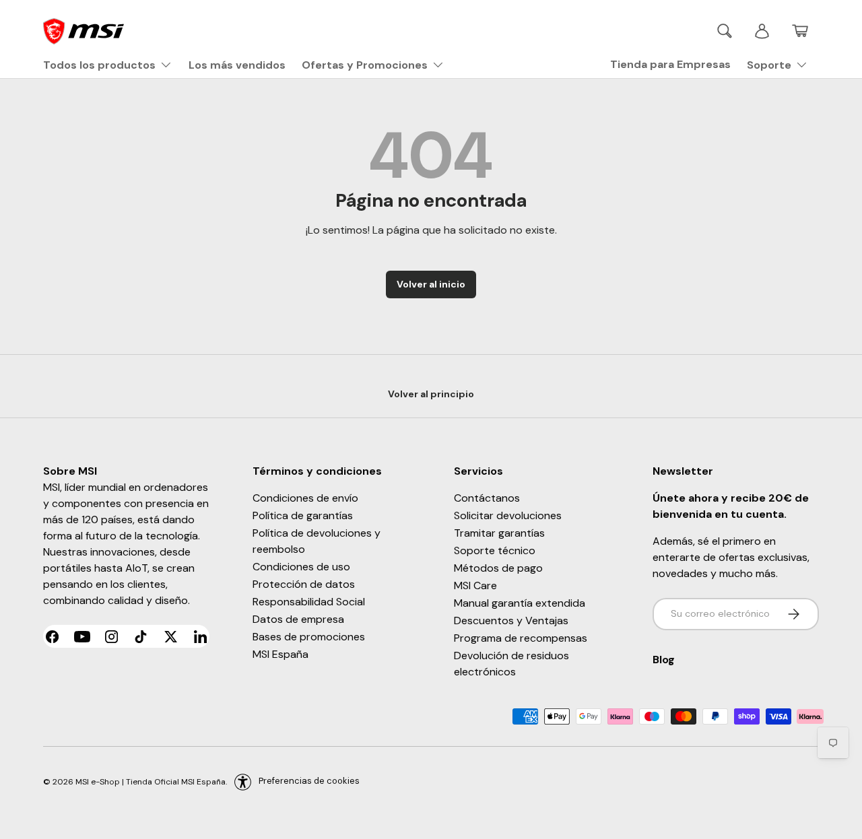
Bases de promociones (309, 637)
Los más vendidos (237, 65)
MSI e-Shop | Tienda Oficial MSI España (150, 781)
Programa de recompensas (520, 638)
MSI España (280, 654)
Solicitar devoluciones (508, 515)
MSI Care (475, 585)
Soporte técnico (494, 550)
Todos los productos (99, 65)
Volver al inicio (431, 284)
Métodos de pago (498, 568)
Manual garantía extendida (519, 603)
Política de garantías (303, 515)
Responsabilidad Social (309, 602)
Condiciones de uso (301, 567)
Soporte (769, 65)
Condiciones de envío (305, 498)
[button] (800, 31)
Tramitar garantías (499, 533)
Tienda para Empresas (670, 64)
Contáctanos (487, 498)
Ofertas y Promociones (365, 65)
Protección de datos (304, 584)
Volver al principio (431, 394)
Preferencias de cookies (309, 780)
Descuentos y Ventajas (511, 620)
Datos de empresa (298, 619)
